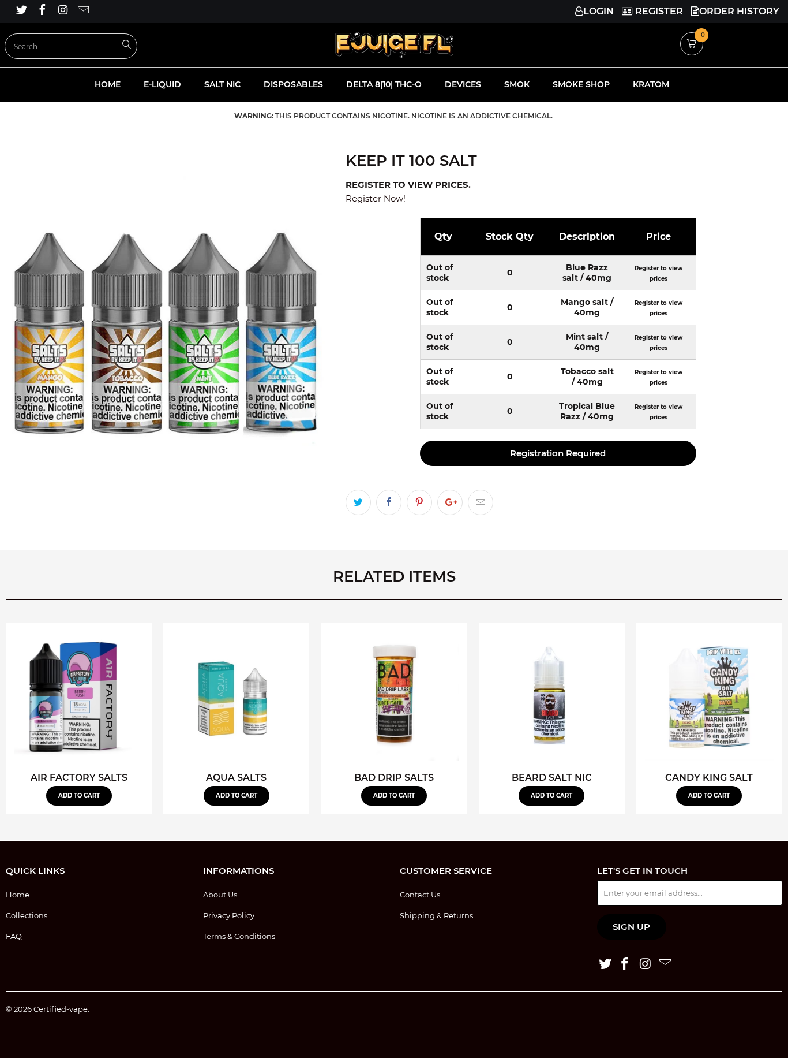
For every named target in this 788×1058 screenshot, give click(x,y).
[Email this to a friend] (480, 502)
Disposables (293, 84)
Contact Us (420, 894)
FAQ (14, 936)
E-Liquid (162, 84)
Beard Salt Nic (551, 696)
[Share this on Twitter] (358, 502)
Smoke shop (581, 84)
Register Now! (376, 198)
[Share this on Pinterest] (419, 502)
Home (108, 84)
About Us (220, 894)
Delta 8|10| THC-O (384, 84)
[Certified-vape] (394, 45)
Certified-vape (60, 1009)
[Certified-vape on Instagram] (62, 11)
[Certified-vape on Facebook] (41, 11)
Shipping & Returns (436, 915)
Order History (739, 11)
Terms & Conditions (239, 936)
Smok (517, 84)
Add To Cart (79, 795)
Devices (463, 84)
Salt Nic (222, 84)
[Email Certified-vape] (83, 11)
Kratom (651, 84)
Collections (26, 915)
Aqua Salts (236, 696)
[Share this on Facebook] (388, 502)
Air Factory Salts (78, 696)
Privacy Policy (228, 915)
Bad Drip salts (393, 696)
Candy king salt (709, 696)
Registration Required (558, 453)
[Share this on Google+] (450, 502)
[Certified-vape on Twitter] (20, 11)
